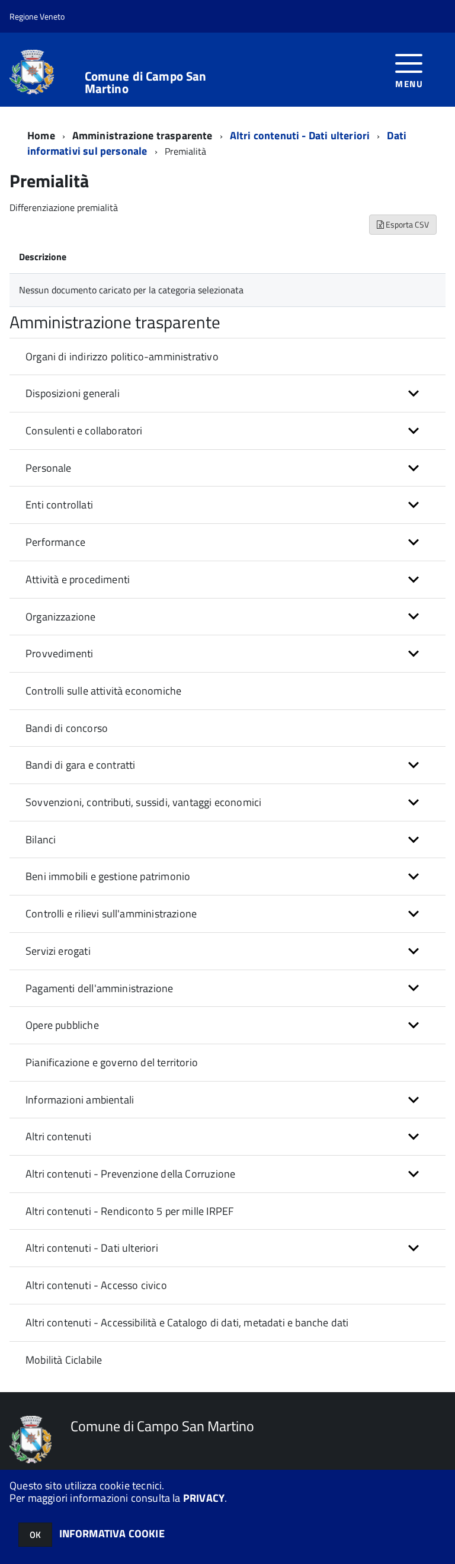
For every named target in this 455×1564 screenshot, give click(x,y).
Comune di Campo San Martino (146, 82)
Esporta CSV (406, 224)
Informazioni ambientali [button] (79, 1100)
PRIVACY (204, 1498)
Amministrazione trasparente (142, 135)
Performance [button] (55, 542)
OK (35, 1534)
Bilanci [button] (40, 839)
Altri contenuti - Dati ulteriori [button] (91, 1248)
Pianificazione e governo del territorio (111, 1062)
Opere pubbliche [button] (62, 1025)
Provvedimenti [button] (59, 653)
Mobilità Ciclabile (63, 1360)
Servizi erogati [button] (58, 951)
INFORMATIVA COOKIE (112, 1533)
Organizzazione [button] (60, 617)
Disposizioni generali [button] (72, 393)
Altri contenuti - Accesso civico (96, 1285)
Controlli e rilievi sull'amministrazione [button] (111, 914)
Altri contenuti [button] (58, 1136)
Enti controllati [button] (59, 505)
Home (41, 135)
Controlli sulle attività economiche (103, 691)
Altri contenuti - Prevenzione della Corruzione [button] (130, 1174)
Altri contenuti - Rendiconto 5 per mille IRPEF (129, 1211)
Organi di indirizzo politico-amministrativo (122, 356)
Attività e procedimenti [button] (77, 579)
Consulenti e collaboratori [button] (84, 431)
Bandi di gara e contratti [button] (80, 765)
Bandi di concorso (66, 728)
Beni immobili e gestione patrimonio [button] (107, 876)
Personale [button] (48, 468)
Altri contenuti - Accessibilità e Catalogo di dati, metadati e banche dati (186, 1322)
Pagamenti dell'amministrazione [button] (99, 988)
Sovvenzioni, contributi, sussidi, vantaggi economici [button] (143, 802)
